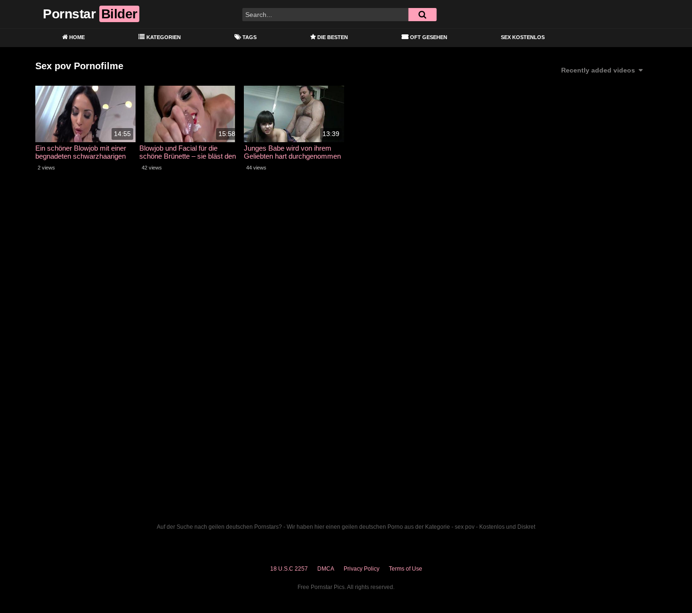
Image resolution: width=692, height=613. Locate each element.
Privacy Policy (361, 568)
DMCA (325, 568)
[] (422, 14)
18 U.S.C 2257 (289, 568)
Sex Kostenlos (523, 37)
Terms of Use (405, 568)
